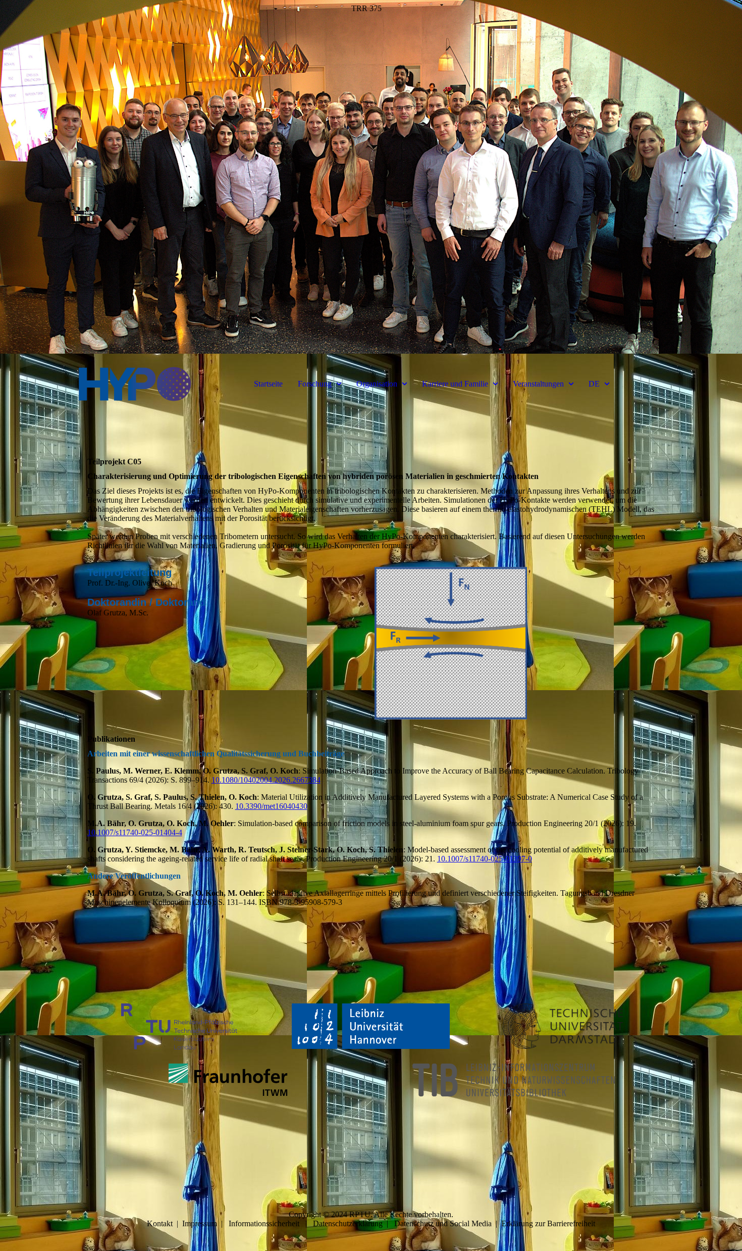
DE (594, 383)
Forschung (315, 383)
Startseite (268, 383)
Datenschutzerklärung (348, 1223)
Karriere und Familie (455, 383)
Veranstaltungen (538, 383)
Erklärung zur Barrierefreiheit (548, 1223)
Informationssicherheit (264, 1223)
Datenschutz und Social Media (443, 1223)
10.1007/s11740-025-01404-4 (134, 832)
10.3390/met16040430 (271, 806)
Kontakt (160, 1223)
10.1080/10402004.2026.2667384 (266, 780)
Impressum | (205, 1223)
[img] (371, 177)
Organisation (376, 383)
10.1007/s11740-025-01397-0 (484, 858)
